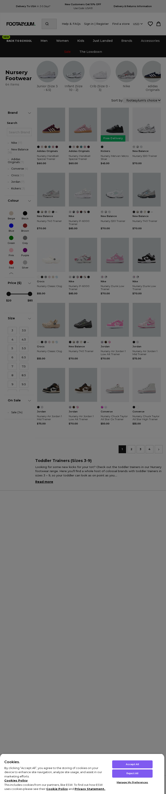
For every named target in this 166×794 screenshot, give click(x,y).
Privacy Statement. (90, 789)
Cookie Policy (57, 789)
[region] (82, 773)
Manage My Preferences (132, 782)
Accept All (132, 764)
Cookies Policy (16, 780)
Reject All (132, 773)
